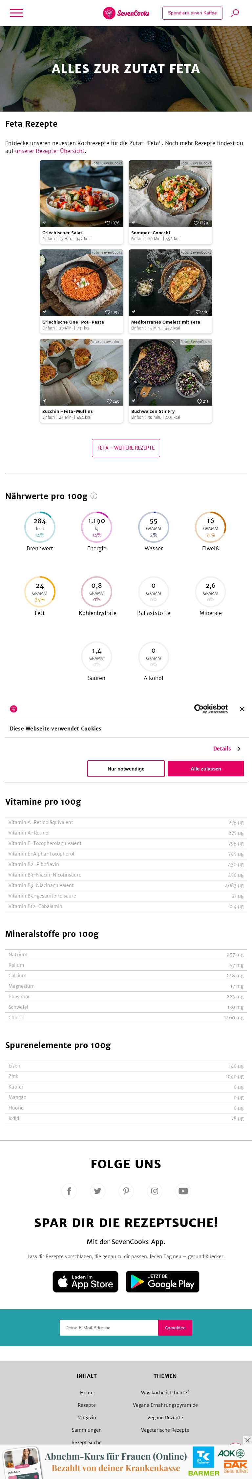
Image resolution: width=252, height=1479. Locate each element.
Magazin (86, 1418)
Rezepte (87, 1405)
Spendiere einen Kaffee (192, 12)
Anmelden (175, 1327)
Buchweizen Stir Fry (153, 411)
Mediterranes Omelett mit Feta (165, 322)
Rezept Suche (87, 1443)
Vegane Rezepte (165, 1418)
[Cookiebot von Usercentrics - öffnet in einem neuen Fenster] (199, 709)
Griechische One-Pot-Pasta (73, 322)
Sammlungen (87, 1430)
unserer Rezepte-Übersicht (50, 151)
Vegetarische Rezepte (165, 1430)
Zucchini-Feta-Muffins (67, 411)
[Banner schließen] (242, 709)
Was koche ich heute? (165, 1393)
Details (222, 749)
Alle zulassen (206, 768)
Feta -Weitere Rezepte (126, 448)
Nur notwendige (126, 768)
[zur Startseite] (126, 13)
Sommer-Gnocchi (150, 233)
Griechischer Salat (62, 233)
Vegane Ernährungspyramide (165, 1405)
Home (87, 1393)
